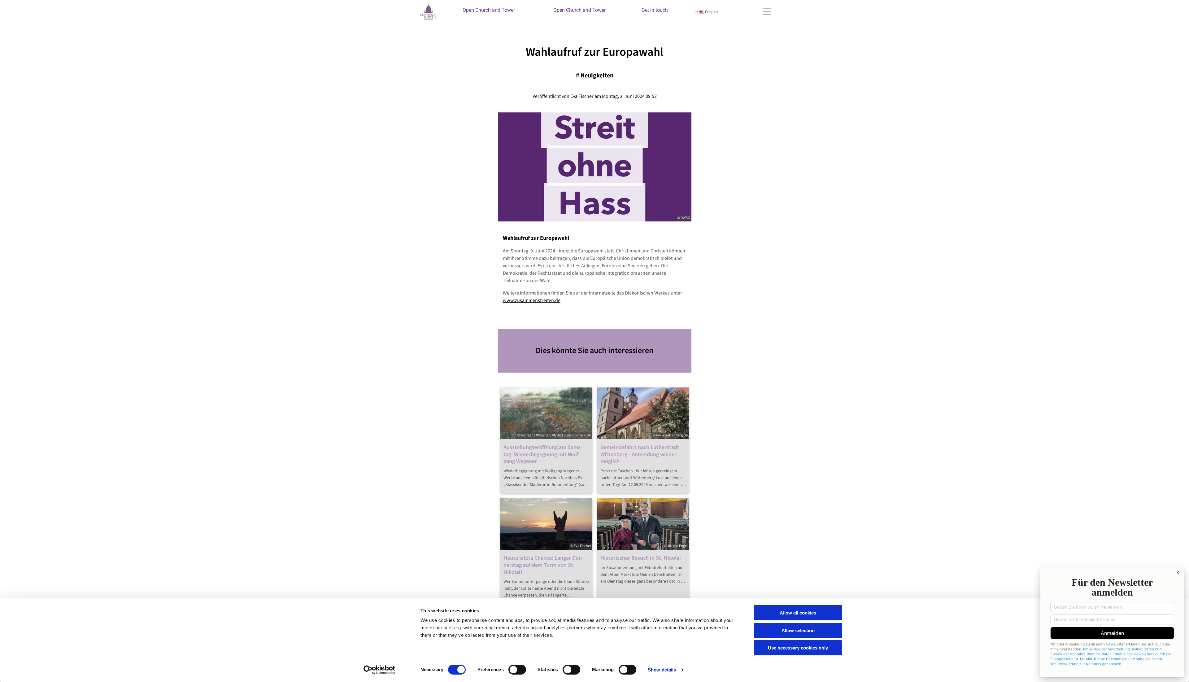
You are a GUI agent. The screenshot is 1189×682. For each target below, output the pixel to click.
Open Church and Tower (489, 10)
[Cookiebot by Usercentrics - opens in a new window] (379, 670)
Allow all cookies (798, 612)
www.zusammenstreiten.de (531, 300)
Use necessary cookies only (798, 647)
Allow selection (798, 630)
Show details (662, 669)
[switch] (517, 670)
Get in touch (655, 10)
